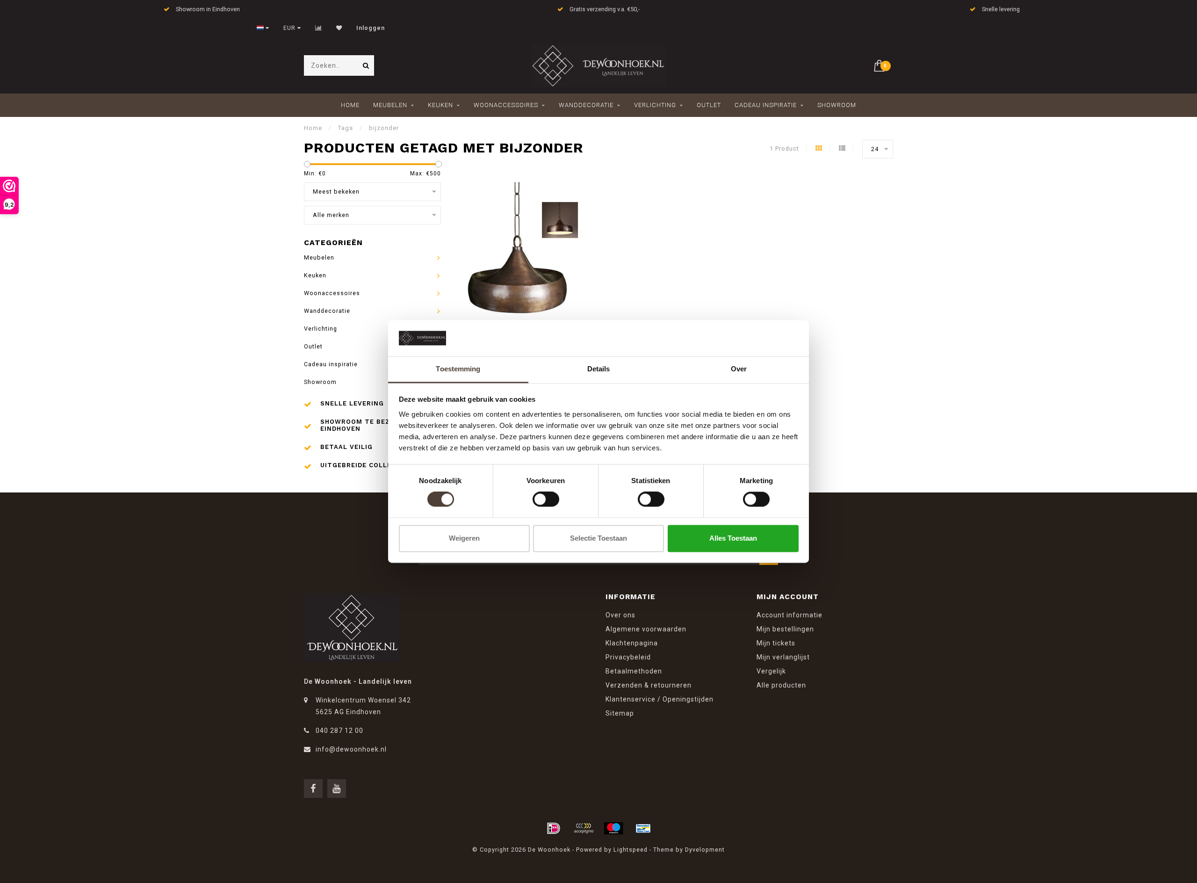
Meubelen (390, 105)
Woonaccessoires (506, 105)
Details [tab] (598, 369)
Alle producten (781, 685)
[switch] (546, 499)
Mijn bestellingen (785, 629)
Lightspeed (630, 849)
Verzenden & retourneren (649, 685)
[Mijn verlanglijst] (339, 28)
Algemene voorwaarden (646, 629)
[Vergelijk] (318, 28)
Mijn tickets (776, 643)
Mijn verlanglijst (783, 657)
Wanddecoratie (586, 105)
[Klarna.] (583, 828)
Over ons (620, 615)
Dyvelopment (705, 849)
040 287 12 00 (339, 730)
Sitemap (620, 713)
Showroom (836, 105)
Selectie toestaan (598, 538)
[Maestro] (613, 828)
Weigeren (464, 538)
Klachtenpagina (632, 643)
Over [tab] (739, 369)
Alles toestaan (733, 538)
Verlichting (655, 105)
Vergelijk (771, 671)
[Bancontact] (643, 828)
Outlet (709, 105)
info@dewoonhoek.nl (351, 749)
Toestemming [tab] (458, 369)
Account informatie (789, 615)
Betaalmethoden (634, 671)
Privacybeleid (628, 657)
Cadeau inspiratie (766, 105)
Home (350, 105)
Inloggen (370, 28)
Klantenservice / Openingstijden (660, 699)
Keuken (440, 105)
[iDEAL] (553, 828)
